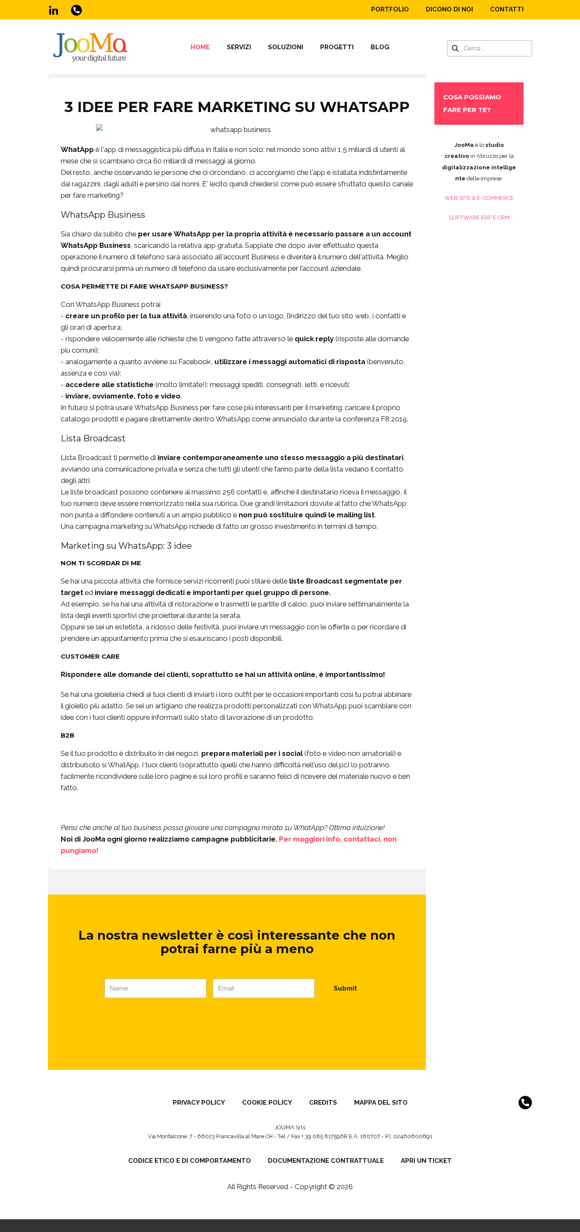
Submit (345, 988)
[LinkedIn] (53, 10)
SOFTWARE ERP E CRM (479, 217)
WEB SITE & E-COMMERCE (479, 198)
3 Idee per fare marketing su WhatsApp (237, 107)
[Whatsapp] (76, 10)
